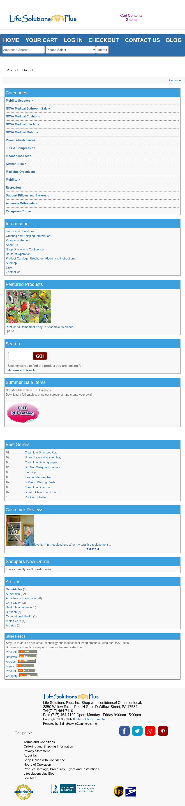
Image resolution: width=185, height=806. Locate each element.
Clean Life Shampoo (38, 487)
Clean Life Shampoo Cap (41, 452)
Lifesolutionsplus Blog (39, 773)
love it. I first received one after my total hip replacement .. (72, 544)
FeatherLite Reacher (38, 477)
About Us (12, 245)
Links (9, 267)
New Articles (14, 589)
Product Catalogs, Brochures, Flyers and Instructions (40, 258)
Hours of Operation (18, 254)
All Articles (13, 594)
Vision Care (13, 621)
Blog (174, 40)
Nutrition (11, 612)
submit (102, 49)
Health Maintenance (19, 607)
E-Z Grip (30, 472)
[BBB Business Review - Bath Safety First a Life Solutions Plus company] (73, 792)
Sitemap (11, 263)
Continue (175, 80)
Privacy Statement (18, 240)
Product (12, 671)
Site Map (30, 778)
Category (12, 676)
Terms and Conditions (20, 231)
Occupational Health (19, 616)
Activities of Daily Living (21, 598)
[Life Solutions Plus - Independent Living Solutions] (43, 19)
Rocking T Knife (35, 497)
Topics (11, 666)
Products (12, 652)
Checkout (103, 40)
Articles (12, 661)
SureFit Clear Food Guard (41, 492)
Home (11, 40)
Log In (73, 40)
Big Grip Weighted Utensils (42, 467)
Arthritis (11, 625)
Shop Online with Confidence (25, 249)
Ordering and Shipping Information (28, 236)
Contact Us (13, 272)
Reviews (12, 657)
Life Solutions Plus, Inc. (91, 719)
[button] (163, 790)
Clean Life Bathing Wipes (41, 462)
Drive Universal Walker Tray (43, 457)
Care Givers (13, 603)
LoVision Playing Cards (40, 482)
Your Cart (41, 40)
